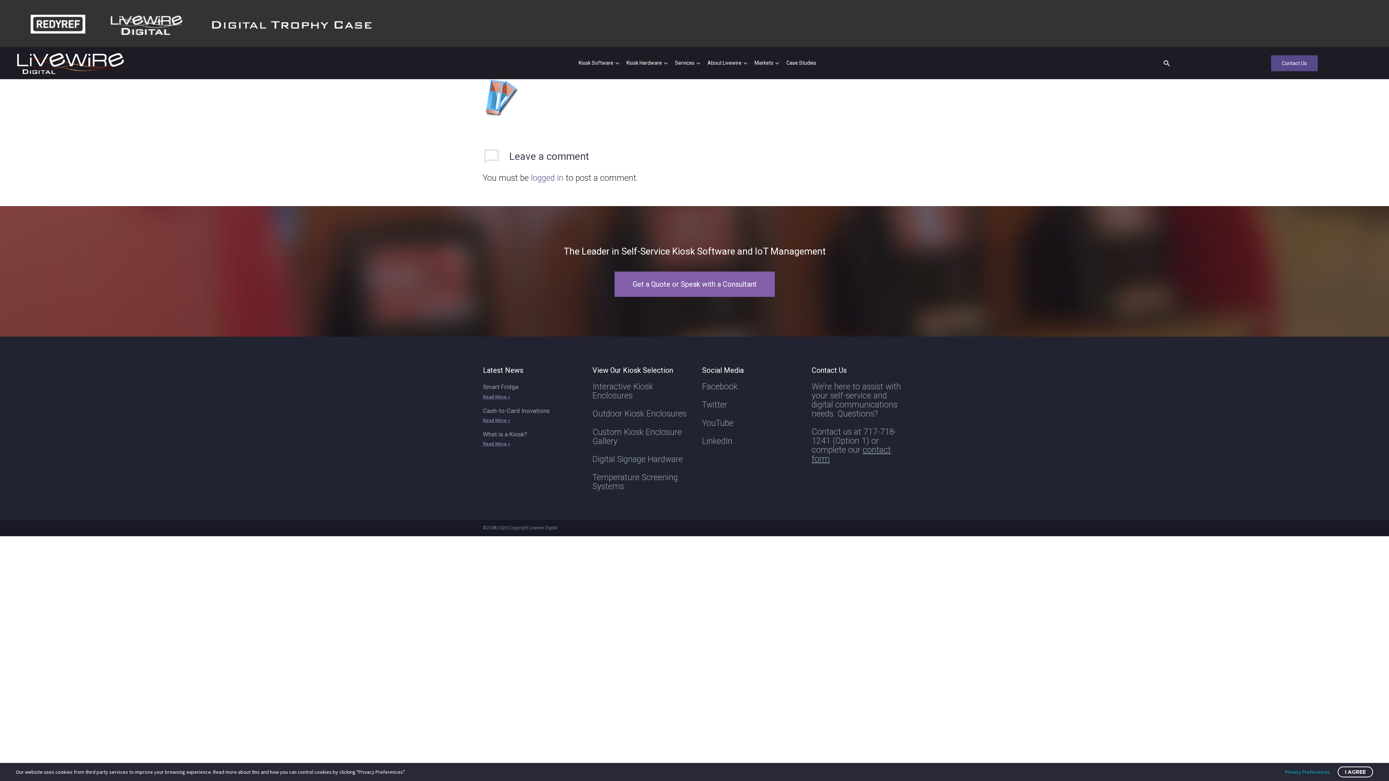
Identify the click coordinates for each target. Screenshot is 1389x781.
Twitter (714, 405)
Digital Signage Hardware (637, 459)
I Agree (1355, 772)
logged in (547, 178)
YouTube (718, 423)
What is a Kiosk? (505, 434)
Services (684, 63)
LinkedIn (717, 441)
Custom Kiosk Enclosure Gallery (637, 436)
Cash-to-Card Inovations (516, 410)
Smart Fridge (500, 386)
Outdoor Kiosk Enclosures (639, 414)
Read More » (496, 397)
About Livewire (725, 63)
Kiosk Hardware (644, 63)
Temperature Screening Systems (635, 482)
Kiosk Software (596, 63)
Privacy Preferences (1307, 772)
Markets (764, 63)
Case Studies (801, 63)
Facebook (720, 387)
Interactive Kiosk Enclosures (622, 391)
